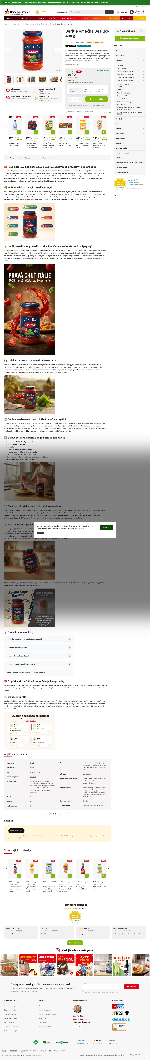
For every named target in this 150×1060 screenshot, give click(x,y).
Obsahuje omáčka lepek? (38, 647)
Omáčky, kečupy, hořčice (125, 80)
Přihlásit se (131, 986)
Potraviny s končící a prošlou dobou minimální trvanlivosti (128, 108)
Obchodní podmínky (110, 7)
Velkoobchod (43, 1018)
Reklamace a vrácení (10, 1018)
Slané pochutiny (122, 68)
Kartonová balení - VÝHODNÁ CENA (129, 162)
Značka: (88, 111)
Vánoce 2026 (120, 143)
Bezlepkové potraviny (124, 102)
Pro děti (119, 119)
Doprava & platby (93, 7)
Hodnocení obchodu (75, 904)
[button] (146, 2)
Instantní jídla (121, 99)
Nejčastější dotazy (127, 7)
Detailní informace (71, 64)
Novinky (119, 158)
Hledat (109, 12)
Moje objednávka (9, 1022)
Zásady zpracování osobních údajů (91, 1055)
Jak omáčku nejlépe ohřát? (38, 656)
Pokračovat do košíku (132, 38)
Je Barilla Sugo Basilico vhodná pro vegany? (38, 639)
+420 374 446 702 (80, 1019)
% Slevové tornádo (123, 153)
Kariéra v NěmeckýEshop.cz (47, 1014)
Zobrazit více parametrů (56, 814)
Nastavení (41, 533)
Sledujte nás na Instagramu (77, 950)
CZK (143, 7)
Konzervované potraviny (125, 71)
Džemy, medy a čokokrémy (125, 77)
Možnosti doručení (103, 70)
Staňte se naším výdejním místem (15, 1031)
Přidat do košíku (96, 99)
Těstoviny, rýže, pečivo (124, 93)
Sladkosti (120, 65)
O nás (40, 1006)
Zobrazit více (75, 943)
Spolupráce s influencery (12, 1027)
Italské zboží (120, 138)
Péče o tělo (120, 56)
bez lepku (33, 777)
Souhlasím (106, 527)
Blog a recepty (43, 1022)
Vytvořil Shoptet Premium (133, 1055)
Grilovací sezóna (122, 148)
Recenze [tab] (28, 158)
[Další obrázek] (58, 51)
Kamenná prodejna (45, 1010)
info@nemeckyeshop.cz (82, 1022)
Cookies (121, 1055)
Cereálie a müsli (122, 96)
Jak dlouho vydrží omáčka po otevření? (38, 664)
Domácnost (120, 51)
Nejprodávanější (122, 172)
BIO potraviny (121, 105)
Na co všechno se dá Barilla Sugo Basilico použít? (26, 672)
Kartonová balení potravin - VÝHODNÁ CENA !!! (129, 113)
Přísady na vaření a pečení (125, 74)
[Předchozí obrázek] (8, 51)
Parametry (47, 158)
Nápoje (118, 129)
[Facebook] (75, 1027)
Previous (6, 125)
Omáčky (120, 89)
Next (108, 125)
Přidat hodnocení (16, 831)
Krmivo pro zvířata (122, 124)
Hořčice (120, 86)
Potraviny (119, 60)
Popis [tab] (12, 158)
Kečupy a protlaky (123, 84)
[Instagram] (80, 1027)
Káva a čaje (120, 133)
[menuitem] (11, 18)
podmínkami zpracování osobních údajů (105, 992)
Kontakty (41, 1031)
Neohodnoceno (79, 42)
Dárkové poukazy (122, 167)
